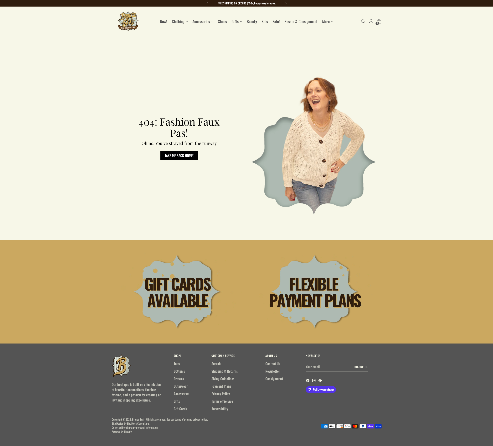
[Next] (286, 3)
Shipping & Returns (224, 371)
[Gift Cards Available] (178, 292)
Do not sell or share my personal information (135, 427)
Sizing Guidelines (222, 378)
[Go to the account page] (371, 21)
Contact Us (272, 363)
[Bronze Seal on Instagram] (314, 381)
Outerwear (181, 386)
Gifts (177, 401)
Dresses (179, 378)
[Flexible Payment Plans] (315, 292)
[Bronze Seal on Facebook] (308, 381)
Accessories (181, 393)
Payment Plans (221, 386)
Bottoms (179, 371)
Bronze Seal (138, 419)
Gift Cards (180, 408)
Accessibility (219, 408)
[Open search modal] (363, 21)
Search (216, 363)
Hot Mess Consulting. (138, 423)
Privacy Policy (220, 393)
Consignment (274, 378)
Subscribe (361, 367)
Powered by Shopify (122, 431)
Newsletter (272, 371)
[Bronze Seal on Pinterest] (320, 381)
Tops (177, 363)
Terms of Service (222, 401)
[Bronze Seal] (128, 21)
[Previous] (207, 3)
